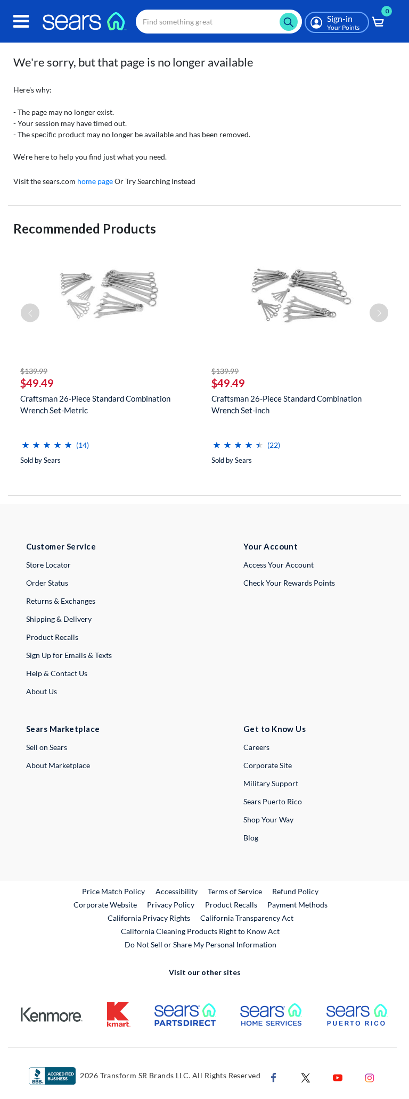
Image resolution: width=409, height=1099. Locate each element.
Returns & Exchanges (60, 600)
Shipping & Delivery (59, 618)
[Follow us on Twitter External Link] (305, 1076)
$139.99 (33, 371)
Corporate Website (105, 904)
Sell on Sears (46, 747)
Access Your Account (278, 564)
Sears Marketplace (63, 729)
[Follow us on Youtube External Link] (337, 1076)
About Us (41, 691)
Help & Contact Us (56, 673)
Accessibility (177, 891)
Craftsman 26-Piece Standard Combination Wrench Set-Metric (95, 404)
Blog (250, 837)
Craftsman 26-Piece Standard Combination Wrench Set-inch (286, 404)
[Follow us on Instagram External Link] (369, 1076)
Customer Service (61, 546)
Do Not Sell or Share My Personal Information (200, 944)
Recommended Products (84, 228)
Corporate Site (267, 765)
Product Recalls (52, 637)
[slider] (46, 440)
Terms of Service (235, 891)
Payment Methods (297, 904)
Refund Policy (295, 891)
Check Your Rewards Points (289, 582)
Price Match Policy (113, 891)
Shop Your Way (268, 819)
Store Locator (48, 564)
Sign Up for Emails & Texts (69, 655)
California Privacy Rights (149, 917)
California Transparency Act (246, 917)
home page (95, 181)
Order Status (47, 582)
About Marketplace (58, 765)
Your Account (270, 546)
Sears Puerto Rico (272, 801)
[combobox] (219, 22)
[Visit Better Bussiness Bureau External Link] (52, 1075)
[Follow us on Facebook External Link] (273, 1076)
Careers (256, 747)
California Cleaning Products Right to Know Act (200, 931)
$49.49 (37, 383)
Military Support (270, 783)
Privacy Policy (170, 904)
